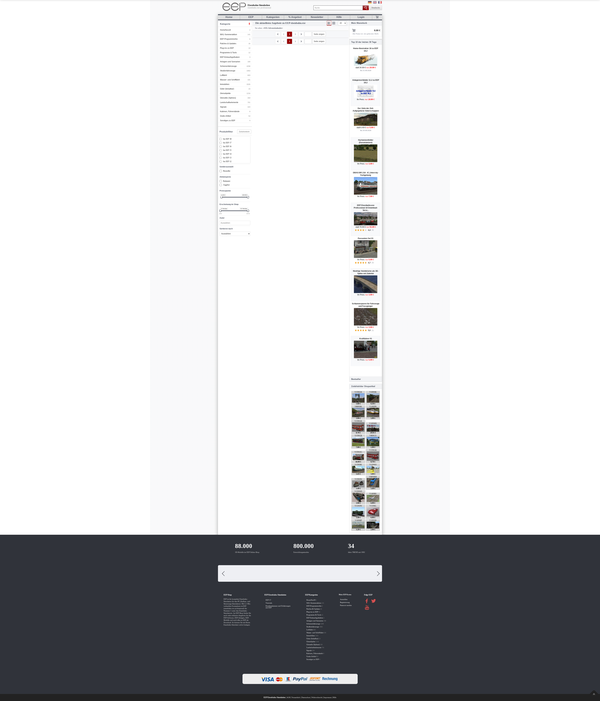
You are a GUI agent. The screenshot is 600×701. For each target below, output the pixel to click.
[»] (295, 34)
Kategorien (273, 17)
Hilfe (339, 17)
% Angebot (295, 17)
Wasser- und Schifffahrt (230, 80)
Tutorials (269, 603)
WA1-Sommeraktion (228, 34)
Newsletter (317, 17)
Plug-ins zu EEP (227, 48)
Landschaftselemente (229, 102)
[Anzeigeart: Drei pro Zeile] (333, 23)
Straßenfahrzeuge (227, 71)
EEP (251, 17)
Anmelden (344, 599)
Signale (223, 107)
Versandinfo (296, 697)
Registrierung (345, 602)
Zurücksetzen (244, 132)
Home (228, 17)
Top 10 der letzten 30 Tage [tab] (363, 42)
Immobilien (224, 84)
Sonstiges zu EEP (227, 120)
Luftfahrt (223, 75)
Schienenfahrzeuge (228, 66)
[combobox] (235, 223)
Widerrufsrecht (317, 697)
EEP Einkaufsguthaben (230, 57)
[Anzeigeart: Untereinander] (329, 23)
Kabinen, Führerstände (230, 111)
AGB (288, 697)
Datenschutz (306, 697)
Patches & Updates (228, 43)
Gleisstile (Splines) (228, 98)
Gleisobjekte (225, 93)
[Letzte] (301, 34)
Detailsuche (376, 8)
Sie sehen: (258, 28)
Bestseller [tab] (356, 379)
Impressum (328, 697)
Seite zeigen (319, 34)
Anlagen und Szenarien (230, 62)
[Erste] (277, 34)
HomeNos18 (225, 30)
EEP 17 (268, 600)
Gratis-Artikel (225, 116)
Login (361, 17)
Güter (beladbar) (227, 89)
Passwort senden (346, 605)
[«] (283, 34)
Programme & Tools (228, 53)
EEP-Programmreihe (229, 39)
